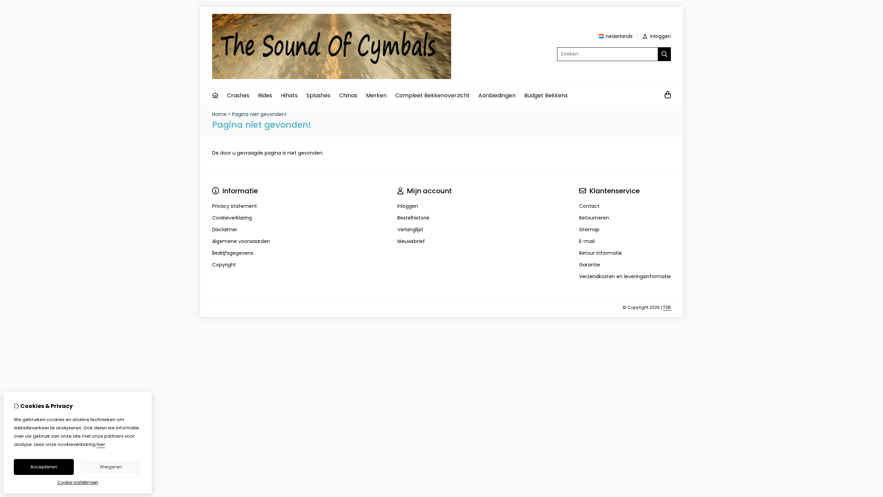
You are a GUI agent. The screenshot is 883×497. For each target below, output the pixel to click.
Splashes (318, 95)
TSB (667, 307)
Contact (589, 206)
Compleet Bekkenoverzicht (432, 95)
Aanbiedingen (497, 95)
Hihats (289, 95)
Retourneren (594, 217)
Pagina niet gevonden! (259, 114)
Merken (376, 95)
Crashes (238, 95)
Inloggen (407, 206)
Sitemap (589, 229)
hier (101, 444)
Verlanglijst (410, 229)
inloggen (660, 36)
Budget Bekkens (546, 95)
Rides (265, 95)
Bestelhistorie (413, 217)
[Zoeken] (664, 54)
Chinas (348, 95)
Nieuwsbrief (411, 241)
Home (219, 114)
